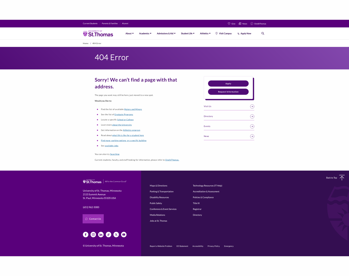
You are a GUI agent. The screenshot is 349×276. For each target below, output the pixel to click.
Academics (144, 33)
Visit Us (207, 106)
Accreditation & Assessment (206, 191)
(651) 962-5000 (91, 207)
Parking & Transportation (162, 191)
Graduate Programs (123, 114)
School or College (125, 119)
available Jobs (111, 145)
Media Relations (157, 215)
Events (207, 126)
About (129, 33)
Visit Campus (225, 33)
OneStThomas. (172, 160)
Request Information (228, 92)
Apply (228, 83)
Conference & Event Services (163, 209)
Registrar (197, 209)
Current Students (90, 23)
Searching (115, 154)
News (244, 23)
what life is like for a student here (128, 135)
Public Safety (156, 203)
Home (85, 43)
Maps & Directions (158, 185)
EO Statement (182, 246)
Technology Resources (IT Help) (207, 185)
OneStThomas (260, 23)
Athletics (204, 33)
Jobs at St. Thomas (158, 220)
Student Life (186, 33)
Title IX (196, 203)
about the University (122, 125)
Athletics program (131, 130)
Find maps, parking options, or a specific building (123, 140)
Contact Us (95, 218)
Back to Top (331, 177)
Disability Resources (159, 197)
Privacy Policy (214, 246)
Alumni (125, 23)
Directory (208, 116)
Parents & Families (110, 23)
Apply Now (246, 33)
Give (233, 23)
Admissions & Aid (165, 33)
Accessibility (197, 246)
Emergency (229, 246)
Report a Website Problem (161, 246)
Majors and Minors (133, 109)
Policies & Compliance (203, 197)
